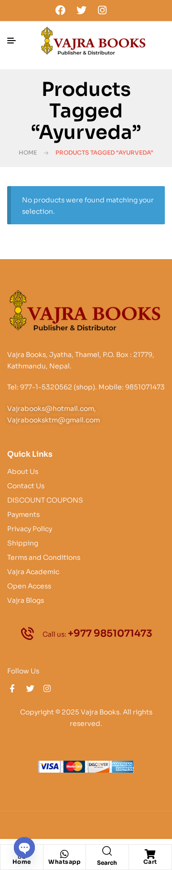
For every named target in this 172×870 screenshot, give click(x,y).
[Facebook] (61, 10)
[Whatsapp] (64, 854)
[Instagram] (102, 10)
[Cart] (150, 854)
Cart (150, 861)
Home (28, 152)
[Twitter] (81, 10)
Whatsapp (64, 861)
